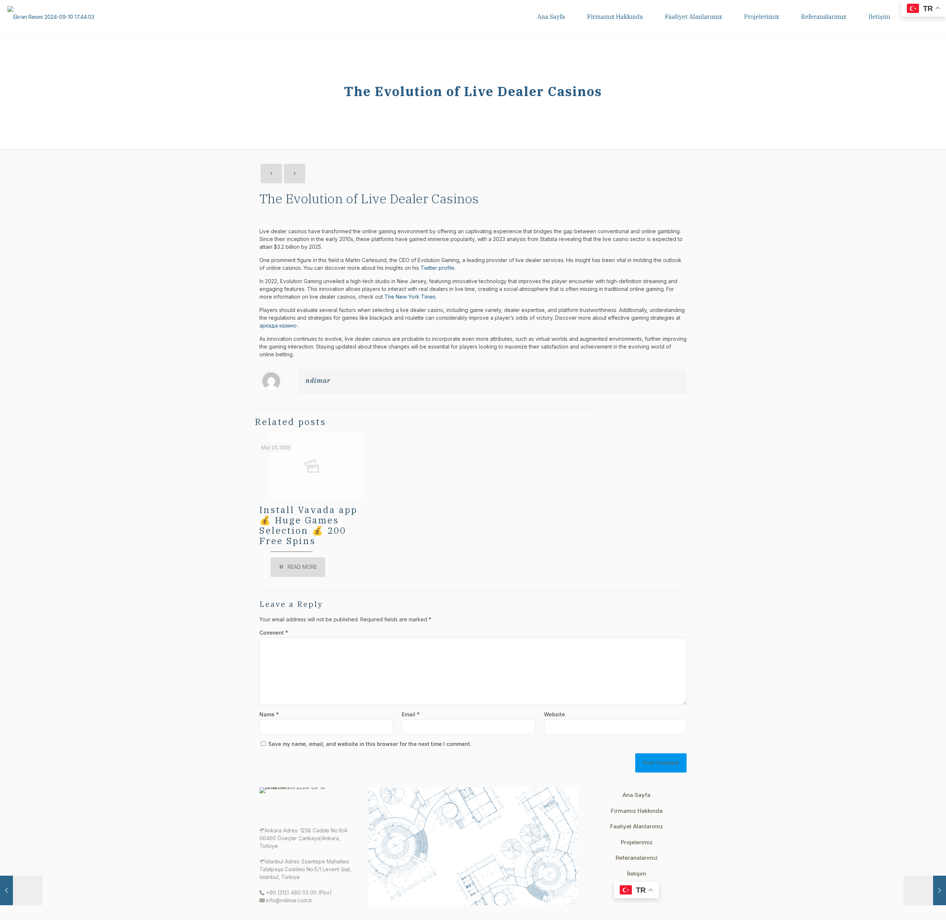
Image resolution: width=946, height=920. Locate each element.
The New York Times (410, 296)
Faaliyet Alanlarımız (636, 826)
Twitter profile (438, 268)
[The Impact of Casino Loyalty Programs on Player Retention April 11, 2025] (925, 890)
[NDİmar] (50, 16)
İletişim (636, 873)
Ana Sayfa (636, 794)
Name (269, 714)
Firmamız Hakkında (637, 810)
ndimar (318, 380)
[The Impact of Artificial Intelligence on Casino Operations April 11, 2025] (21, 890)
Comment (273, 632)
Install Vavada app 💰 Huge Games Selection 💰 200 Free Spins (308, 525)
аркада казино (278, 325)
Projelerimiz (637, 842)
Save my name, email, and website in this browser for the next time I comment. (370, 744)
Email (411, 714)
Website (554, 714)
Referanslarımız (637, 857)
